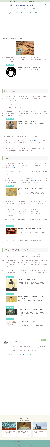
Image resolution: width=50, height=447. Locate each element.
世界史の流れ (24, 12)
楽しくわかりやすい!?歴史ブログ (25, 5)
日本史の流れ (16, 12)
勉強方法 (31, 12)
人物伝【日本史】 (38, 12)
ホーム (9, 13)
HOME (3, 441)
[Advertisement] (25, 24)
